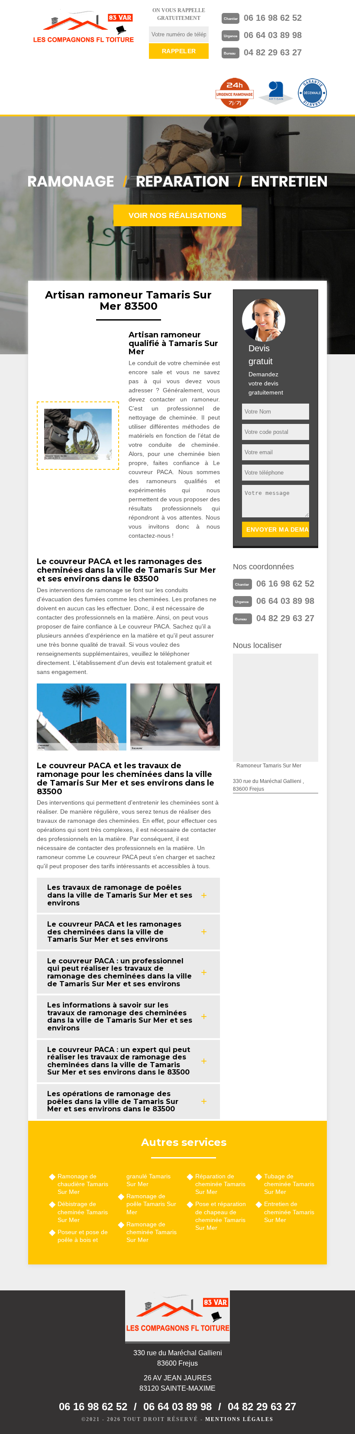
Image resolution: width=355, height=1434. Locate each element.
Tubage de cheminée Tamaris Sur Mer (289, 1184)
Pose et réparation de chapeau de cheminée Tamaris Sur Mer (220, 1215)
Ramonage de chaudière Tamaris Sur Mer (83, 1184)
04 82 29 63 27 (273, 52)
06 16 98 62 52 (273, 17)
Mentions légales (239, 1419)
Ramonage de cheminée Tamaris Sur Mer (151, 1232)
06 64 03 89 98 (273, 35)
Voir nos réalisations (177, 215)
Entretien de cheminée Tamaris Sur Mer (289, 1211)
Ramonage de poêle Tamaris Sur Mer (151, 1204)
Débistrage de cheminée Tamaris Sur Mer (83, 1211)
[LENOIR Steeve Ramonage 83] (83, 28)
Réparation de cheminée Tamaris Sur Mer (220, 1184)
